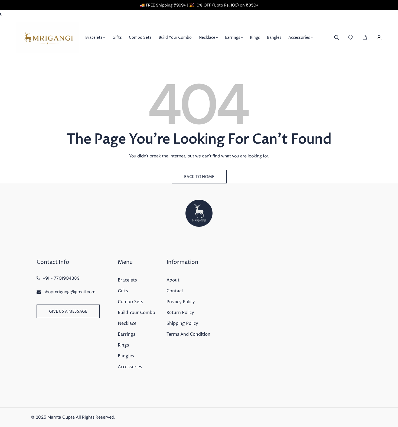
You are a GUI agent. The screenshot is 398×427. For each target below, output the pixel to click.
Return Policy (180, 313)
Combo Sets (130, 302)
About (173, 280)
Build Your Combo (136, 313)
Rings (123, 345)
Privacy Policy (181, 302)
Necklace (127, 323)
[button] (364, 37)
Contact (175, 291)
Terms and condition (188, 334)
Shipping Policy (182, 323)
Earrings (126, 334)
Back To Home (199, 176)
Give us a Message (68, 311)
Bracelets (127, 280)
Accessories (130, 367)
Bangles (126, 356)
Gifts (123, 291)
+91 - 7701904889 (61, 278)
